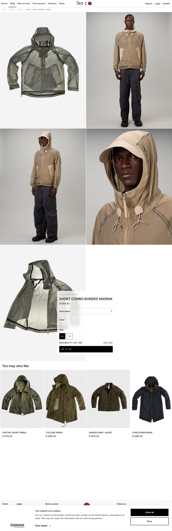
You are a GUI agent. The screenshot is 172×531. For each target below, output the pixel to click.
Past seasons (39, 3)
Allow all (150, 512)
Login (157, 3)
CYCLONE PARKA (54, 432)
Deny (149, 521)
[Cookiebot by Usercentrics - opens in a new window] (17, 526)
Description (64, 311)
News (62, 3)
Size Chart (108, 342)
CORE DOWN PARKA (142, 432)
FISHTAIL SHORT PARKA (14, 432)
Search (148, 3)
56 (70, 336)
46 (62, 336)
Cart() (166, 3)
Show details (41, 526)
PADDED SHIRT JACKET (100, 432)
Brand (4, 3)
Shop (12, 3)
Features (52, 3)
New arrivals (24, 3)
